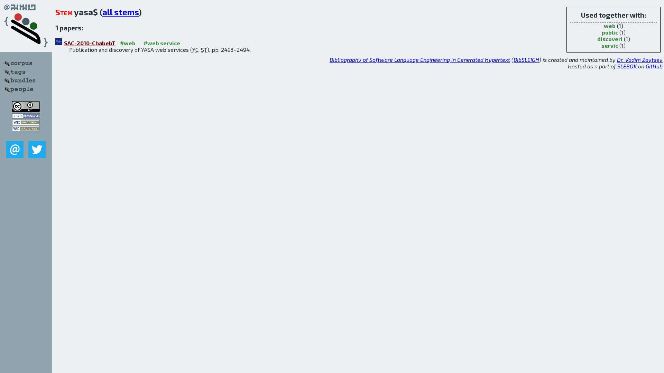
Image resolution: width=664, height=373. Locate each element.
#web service (162, 43)
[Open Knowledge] (26, 116)
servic (609, 45)
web (610, 25)
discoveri (609, 39)
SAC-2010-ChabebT (90, 43)
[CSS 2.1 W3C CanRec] (26, 136)
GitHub (654, 66)
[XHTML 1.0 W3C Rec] (26, 122)
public (610, 32)
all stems (120, 12)
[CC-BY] (26, 109)
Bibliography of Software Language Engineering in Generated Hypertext (420, 59)
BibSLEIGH (526, 59)
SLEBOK (627, 66)
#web (128, 43)
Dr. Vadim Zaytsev (640, 59)
